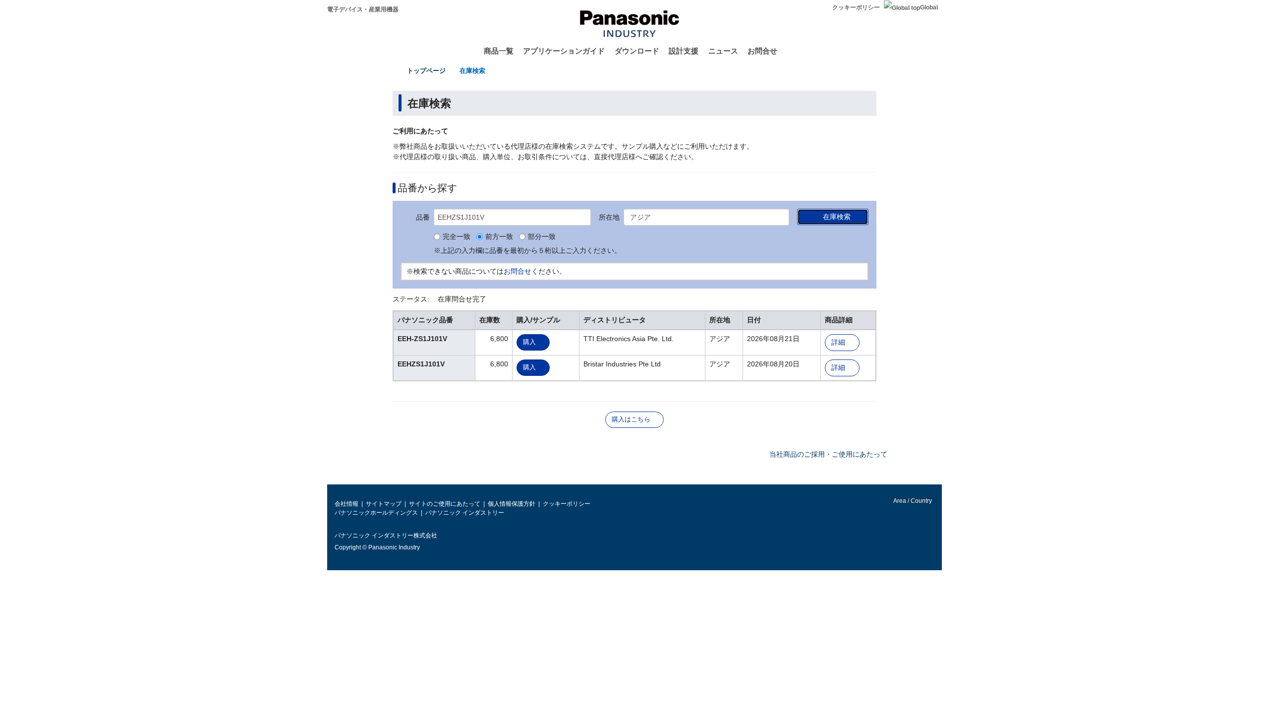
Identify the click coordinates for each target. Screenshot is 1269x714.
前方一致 (499, 237)
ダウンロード (637, 51)
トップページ (426, 70)
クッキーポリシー (856, 7)
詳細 (838, 342)
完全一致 (456, 237)
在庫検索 (472, 70)
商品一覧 (499, 51)
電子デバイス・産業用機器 (363, 9)
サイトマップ (384, 503)
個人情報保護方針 (511, 503)
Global (929, 7)
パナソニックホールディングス (376, 512)
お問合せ (762, 51)
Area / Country (912, 500)
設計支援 (683, 51)
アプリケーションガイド (564, 51)
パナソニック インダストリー (464, 512)
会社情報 (346, 503)
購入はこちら (631, 419)
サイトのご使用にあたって (444, 503)
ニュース (723, 51)
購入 (529, 342)
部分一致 (542, 237)
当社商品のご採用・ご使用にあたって (828, 454)
